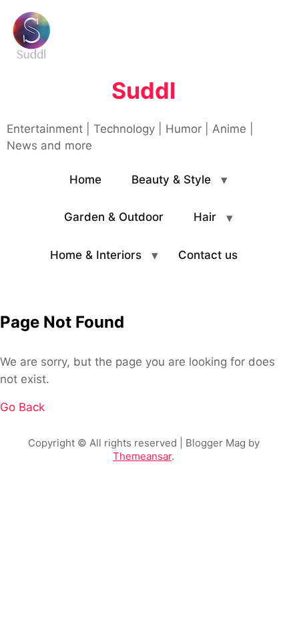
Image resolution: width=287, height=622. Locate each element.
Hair (205, 217)
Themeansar (142, 456)
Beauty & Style (171, 179)
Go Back (22, 407)
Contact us (208, 255)
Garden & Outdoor (114, 217)
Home (85, 179)
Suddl (143, 90)
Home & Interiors (95, 255)
